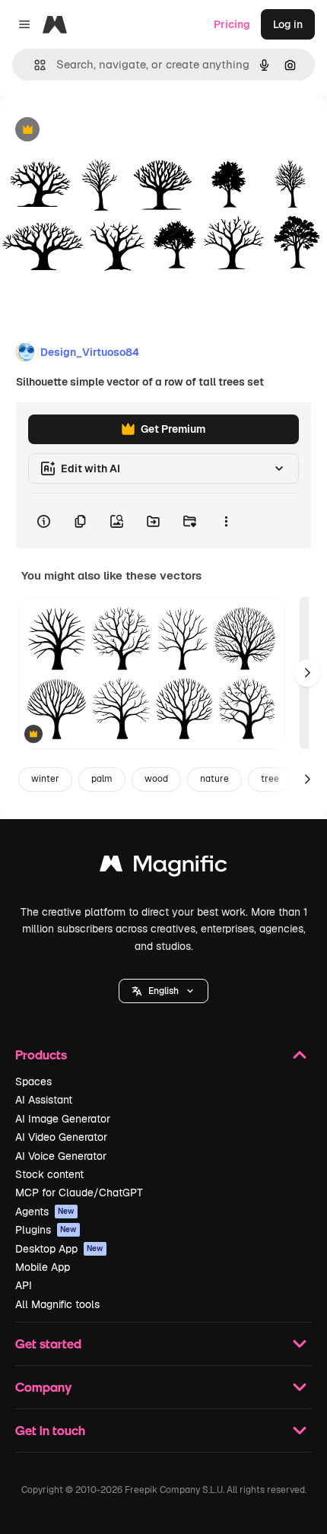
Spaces (33, 1081)
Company (43, 1387)
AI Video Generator (61, 1137)
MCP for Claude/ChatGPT (79, 1192)
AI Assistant (43, 1100)
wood (156, 779)
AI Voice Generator (60, 1156)
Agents (45, 1211)
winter (45, 779)
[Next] (307, 673)
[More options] (226, 521)
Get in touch (50, 1430)
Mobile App (42, 1267)
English (163, 991)
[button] (163, 991)
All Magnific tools (57, 1304)
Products (41, 1054)
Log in (288, 24)
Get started (48, 1343)
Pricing (232, 24)
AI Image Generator (62, 1119)
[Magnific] (163, 867)
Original (97, 130)
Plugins (46, 1230)
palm (102, 779)
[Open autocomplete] (34, 65)
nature (214, 779)
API (23, 1285)
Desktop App (59, 1249)
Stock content (49, 1174)
